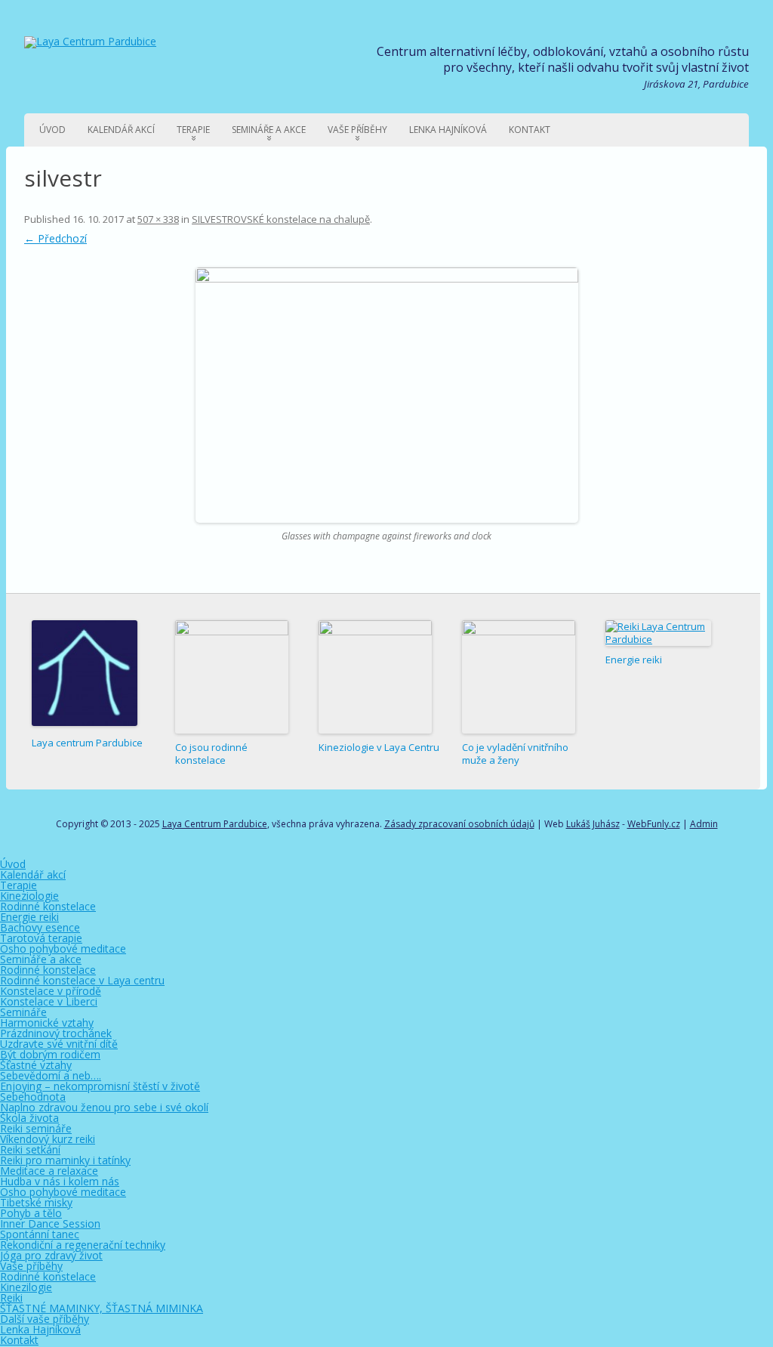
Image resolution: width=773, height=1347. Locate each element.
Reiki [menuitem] (11, 1297)
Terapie (193, 129)
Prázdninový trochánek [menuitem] (56, 1033)
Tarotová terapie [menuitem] (41, 938)
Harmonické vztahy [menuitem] (47, 1022)
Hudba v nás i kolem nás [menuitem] (59, 1181)
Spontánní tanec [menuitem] (39, 1234)
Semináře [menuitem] (23, 1012)
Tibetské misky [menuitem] (36, 1202)
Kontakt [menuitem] (19, 1340)
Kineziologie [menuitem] (29, 895)
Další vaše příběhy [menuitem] (44, 1318)
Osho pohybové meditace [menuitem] (63, 948)
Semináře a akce (269, 129)
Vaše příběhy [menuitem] (31, 1266)
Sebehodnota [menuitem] (33, 1096)
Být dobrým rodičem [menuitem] (50, 1054)
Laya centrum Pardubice (87, 742)
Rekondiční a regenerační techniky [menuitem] (82, 1244)
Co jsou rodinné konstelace (211, 753)
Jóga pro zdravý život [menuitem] (51, 1255)
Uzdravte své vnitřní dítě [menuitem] (59, 1044)
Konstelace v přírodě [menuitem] (50, 991)
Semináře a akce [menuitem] (41, 959)
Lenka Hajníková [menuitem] (40, 1329)
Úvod (52, 129)
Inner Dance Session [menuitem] (50, 1223)
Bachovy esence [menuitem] (40, 927)
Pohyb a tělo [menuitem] (31, 1213)
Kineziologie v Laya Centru (379, 747)
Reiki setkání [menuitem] (30, 1149)
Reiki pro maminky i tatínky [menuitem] (65, 1160)
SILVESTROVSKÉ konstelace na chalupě (281, 219)
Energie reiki (633, 659)
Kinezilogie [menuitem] (26, 1287)
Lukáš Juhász (593, 823)
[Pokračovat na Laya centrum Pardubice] (84, 674)
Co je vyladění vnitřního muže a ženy (515, 753)
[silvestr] (386, 395)
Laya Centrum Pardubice (214, 823)
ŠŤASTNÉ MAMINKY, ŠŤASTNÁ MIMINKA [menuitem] (101, 1308)
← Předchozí (55, 238)
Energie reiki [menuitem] (29, 917)
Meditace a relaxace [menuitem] (49, 1170)
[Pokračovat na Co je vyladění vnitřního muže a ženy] (518, 677)
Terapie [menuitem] (18, 885)
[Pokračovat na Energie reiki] (658, 633)
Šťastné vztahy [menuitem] (36, 1065)
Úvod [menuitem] (13, 864)
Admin (704, 823)
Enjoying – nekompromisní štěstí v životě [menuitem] (100, 1086)
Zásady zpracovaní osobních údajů (459, 823)
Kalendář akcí (121, 129)
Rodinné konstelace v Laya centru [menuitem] (82, 980)
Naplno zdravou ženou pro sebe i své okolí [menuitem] (104, 1107)
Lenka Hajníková (448, 129)
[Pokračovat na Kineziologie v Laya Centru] (375, 677)
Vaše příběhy (357, 129)
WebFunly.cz (653, 823)
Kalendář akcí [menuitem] (33, 874)
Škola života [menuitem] (29, 1118)
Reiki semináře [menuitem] (36, 1128)
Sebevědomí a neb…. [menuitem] (50, 1075)
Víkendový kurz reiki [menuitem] (47, 1139)
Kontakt (529, 129)
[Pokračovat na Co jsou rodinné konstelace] (231, 677)
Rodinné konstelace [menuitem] (48, 906)
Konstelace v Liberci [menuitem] (48, 1001)
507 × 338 (158, 219)
